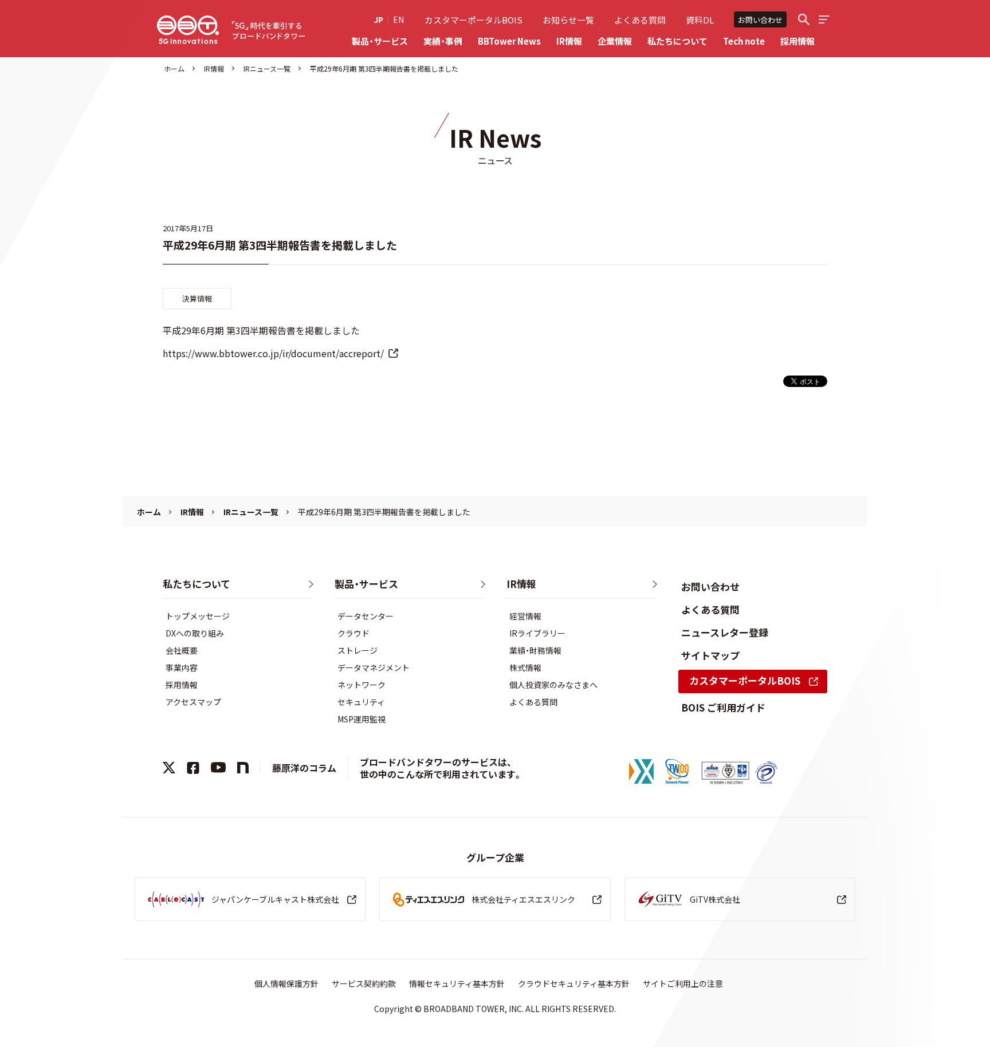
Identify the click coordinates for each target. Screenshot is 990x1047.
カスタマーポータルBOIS (473, 20)
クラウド (353, 633)
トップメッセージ (198, 616)
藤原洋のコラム (304, 768)
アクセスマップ (193, 702)
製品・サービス (380, 41)
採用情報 (797, 41)
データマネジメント (373, 667)
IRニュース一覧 (266, 68)
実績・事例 (442, 41)
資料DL (700, 20)
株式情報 (525, 667)
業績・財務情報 (535, 650)
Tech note (744, 41)
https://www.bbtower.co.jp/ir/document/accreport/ (273, 353)
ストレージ (357, 650)
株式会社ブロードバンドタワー (188, 29)
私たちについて (677, 41)
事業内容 (182, 667)
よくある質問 (640, 20)
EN (398, 19)
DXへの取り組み (195, 633)
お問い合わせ (760, 19)
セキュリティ (361, 702)
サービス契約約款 (364, 983)
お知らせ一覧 (568, 20)
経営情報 (525, 616)
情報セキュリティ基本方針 (457, 983)
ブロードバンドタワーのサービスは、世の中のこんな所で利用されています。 (441, 768)
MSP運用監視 (361, 719)
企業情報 (615, 41)
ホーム (174, 68)
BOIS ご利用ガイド (723, 707)
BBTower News (509, 41)
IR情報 (569, 41)
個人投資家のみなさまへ (553, 684)
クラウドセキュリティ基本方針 (574, 983)
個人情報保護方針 (286, 983)
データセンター (365, 616)
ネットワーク (361, 684)
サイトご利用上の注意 (683, 983)
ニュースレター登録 (724, 632)
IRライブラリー (537, 633)
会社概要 (182, 650)
